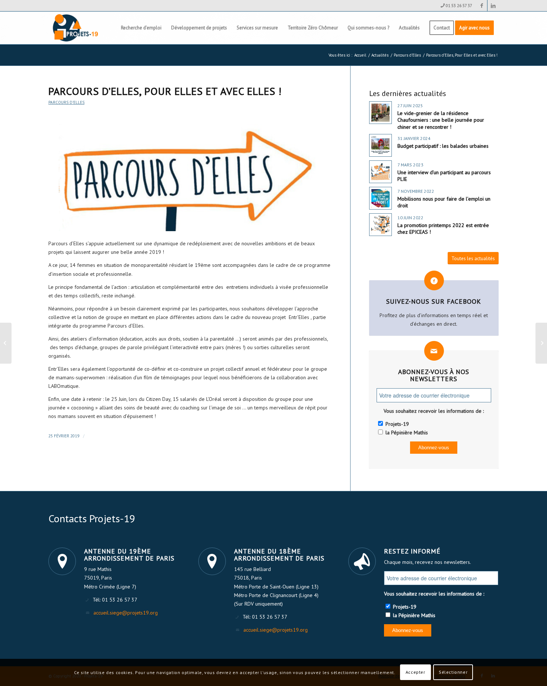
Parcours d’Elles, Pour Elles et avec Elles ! (165, 91)
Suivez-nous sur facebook (433, 301)
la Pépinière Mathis (406, 432)
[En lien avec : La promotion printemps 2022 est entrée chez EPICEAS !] (380, 225)
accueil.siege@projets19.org (125, 612)
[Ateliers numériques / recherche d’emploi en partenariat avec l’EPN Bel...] (541, 343)
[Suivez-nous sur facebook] (434, 280)
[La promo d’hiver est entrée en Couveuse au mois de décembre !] (6, 343)
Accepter (415, 672)
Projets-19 (396, 424)
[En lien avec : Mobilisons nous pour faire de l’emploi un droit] (380, 198)
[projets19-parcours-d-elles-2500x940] (190, 178)
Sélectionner (453, 672)
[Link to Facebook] (481, 5)
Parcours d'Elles (66, 102)
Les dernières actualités (407, 93)
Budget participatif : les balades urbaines (443, 146)
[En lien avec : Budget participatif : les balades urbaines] (380, 145)
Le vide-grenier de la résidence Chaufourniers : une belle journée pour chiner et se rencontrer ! (440, 120)
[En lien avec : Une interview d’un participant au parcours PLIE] (380, 172)
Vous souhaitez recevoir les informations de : (434, 411)
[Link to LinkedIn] (493, 5)
